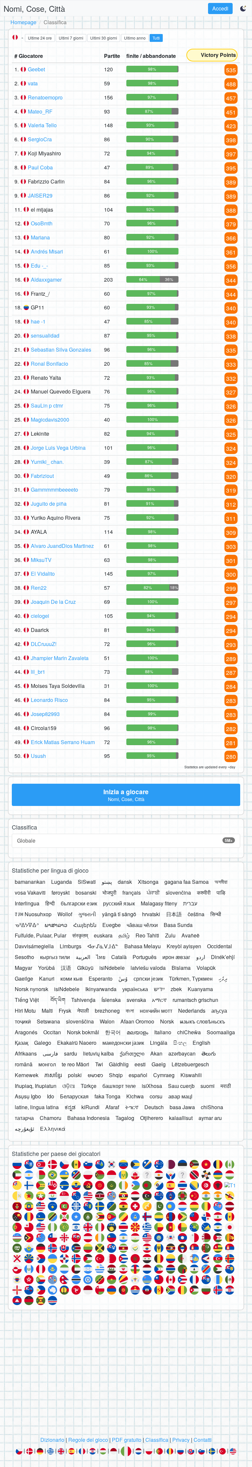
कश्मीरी (204, 892)
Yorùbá (46, 967)
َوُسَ (123, 978)
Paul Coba (40, 167)
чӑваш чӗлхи (142, 925)
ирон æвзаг (176, 957)
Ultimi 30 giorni (103, 38)
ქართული (132, 1053)
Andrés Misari (47, 251)
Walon (107, 1021)
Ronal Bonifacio (49, 363)
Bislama (181, 967)
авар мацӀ (180, 1096)
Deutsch (154, 1107)
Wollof (64, 914)
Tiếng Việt (27, 1000)
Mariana (40, 237)
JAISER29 (40, 195)
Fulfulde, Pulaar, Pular (40, 935)
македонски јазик (123, 1042)
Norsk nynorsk (31, 989)
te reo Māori (75, 1064)
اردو (200, 957)
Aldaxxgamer (46, 279)
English (201, 1042)
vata (33, 83)
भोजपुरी (109, 892)
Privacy (181, 1439)
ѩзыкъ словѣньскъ (202, 1021)
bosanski (85, 892)
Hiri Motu (25, 1010)
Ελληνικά (52, 1128)
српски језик (148, 978)
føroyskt (61, 892)
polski (75, 1075)
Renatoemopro (45, 97)
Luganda (61, 881)
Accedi (220, 8)
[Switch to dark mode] (243, 8)
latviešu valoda (148, 967)
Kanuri (46, 978)
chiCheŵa (189, 1032)
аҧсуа (219, 1010)
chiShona (212, 1107)
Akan (156, 1053)
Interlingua (27, 903)
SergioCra (40, 139)
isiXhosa (152, 1086)
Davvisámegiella (34, 946)
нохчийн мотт (156, 1010)
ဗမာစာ (95, 1075)
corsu (156, 1096)
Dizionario (52, 1439)
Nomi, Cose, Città (34, 8)
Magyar (23, 967)
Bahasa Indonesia (88, 1118)
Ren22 (39, 587)
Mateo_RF (40, 111)
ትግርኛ (131, 1107)
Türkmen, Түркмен (191, 978)
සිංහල (180, 1042)
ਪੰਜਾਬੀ (153, 892)
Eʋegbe (111, 925)
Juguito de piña (49, 503)
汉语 (66, 967)
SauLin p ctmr (47, 405)
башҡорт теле (119, 1086)
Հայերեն (84, 925)
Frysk (65, 1010)
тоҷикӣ (23, 1021)
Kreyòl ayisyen (184, 946)
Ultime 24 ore (40, 38)
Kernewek (26, 1075)
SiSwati (87, 881)
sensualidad (45, 335)
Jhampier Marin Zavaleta (60, 658)
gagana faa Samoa (186, 881)
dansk (125, 881)
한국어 (113, 1032)
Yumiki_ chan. (47, 461)
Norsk (167, 1021)
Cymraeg (164, 1075)
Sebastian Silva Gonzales (61, 349)
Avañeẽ (190, 935)
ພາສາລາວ (56, 925)
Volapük (206, 967)
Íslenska (111, 1000)
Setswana (48, 1021)
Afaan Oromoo (137, 1021)
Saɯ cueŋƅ (181, 1086)
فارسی (50, 1053)
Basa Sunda (178, 925)
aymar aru (210, 1118)
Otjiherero (151, 1118)
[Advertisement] (126, 1375)
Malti (47, 1010)
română (23, 1064)
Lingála (158, 1042)
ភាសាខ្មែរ (53, 1075)
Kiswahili (191, 1075)
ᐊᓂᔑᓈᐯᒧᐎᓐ (102, 946)
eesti (140, 1064)
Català (119, 957)
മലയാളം (137, 1032)
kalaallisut (181, 1118)
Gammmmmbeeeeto (54, 489)
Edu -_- (39, 265)
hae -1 (38, 321)
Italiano (162, 1032)
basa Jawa (182, 1107)
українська (135, 989)
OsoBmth (41, 223)
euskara (103, 935)
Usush (38, 756)
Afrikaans (26, 1053)
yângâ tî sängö (119, 914)
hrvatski (151, 914)
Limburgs (70, 946)
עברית (190, 903)
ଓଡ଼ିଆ (68, 1086)
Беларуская (74, 1096)
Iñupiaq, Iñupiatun (35, 1086)
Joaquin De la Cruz (53, 601)
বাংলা (130, 1010)
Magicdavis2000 (50, 419)
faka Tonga (107, 1096)
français (131, 892)
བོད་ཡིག (58, 1000)
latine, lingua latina (37, 1107)
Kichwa (135, 1096)
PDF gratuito (126, 1439)
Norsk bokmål (83, 1032)
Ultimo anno (135, 38)
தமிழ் (124, 935)
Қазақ (21, 1042)
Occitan (52, 1032)
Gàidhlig (119, 1064)
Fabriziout (42, 476)
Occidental (219, 946)
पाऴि (221, 892)
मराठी (225, 1086)
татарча (24, 1118)
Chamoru (50, 1118)
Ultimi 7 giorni (71, 38)
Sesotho (24, 957)
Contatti (203, 1439)
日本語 (174, 914)
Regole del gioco (88, 1439)
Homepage (23, 22)
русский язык (119, 903)
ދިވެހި (223, 978)
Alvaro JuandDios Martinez (62, 546)
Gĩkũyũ (85, 967)
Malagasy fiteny (159, 903)
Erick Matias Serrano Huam (63, 742)
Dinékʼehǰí (223, 957)
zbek (176, 989)
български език (79, 903)
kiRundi (90, 1107)
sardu (70, 1053)
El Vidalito (43, 573)
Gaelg (159, 1064)
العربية (83, 957)
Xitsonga (148, 881)
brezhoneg (107, 1010)
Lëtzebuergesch (190, 1064)
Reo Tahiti (147, 935)
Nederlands (191, 1010)
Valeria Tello (42, 125)
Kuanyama (200, 989)
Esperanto (101, 978)
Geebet (36, 69)
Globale (125, 840)
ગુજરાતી (87, 914)
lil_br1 (38, 671)
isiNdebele (112, 967)
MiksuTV (41, 560)
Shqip (116, 1075)
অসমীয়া (221, 881)
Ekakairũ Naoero (76, 1042)
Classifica (156, 1439)
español (138, 1075)
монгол (47, 1064)
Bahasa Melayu (142, 946)
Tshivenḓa (83, 1000)
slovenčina (178, 892)
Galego (42, 1042)
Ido (50, 1096)
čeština (196, 914)
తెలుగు (208, 1053)
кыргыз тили (55, 957)
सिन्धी (215, 914)
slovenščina (80, 1021)
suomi (207, 1086)
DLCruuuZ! (43, 644)
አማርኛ (159, 1000)
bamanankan (30, 881)
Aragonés (26, 1032)
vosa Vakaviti (30, 892)
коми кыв (71, 978)
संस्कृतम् (80, 935)
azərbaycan (182, 1053)
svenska (136, 1000)
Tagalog (125, 1118)
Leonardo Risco (49, 700)
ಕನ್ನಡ (70, 1107)
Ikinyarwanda (100, 989)
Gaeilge (24, 978)
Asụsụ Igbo (28, 1096)
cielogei (40, 616)
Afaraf (112, 1107)
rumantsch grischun (195, 1000)
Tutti (156, 38)
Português (145, 957)
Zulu (170, 935)
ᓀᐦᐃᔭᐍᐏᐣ (27, 925)
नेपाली (83, 1010)
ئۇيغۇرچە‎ (24, 1128)
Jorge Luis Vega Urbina (58, 447)
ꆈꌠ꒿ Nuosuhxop (33, 914)
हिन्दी (50, 903)
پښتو (107, 881)
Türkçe (88, 1086)
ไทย (100, 957)
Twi (99, 1064)
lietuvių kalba (98, 1053)
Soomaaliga (221, 1032)
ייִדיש (159, 989)
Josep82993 (45, 714)
